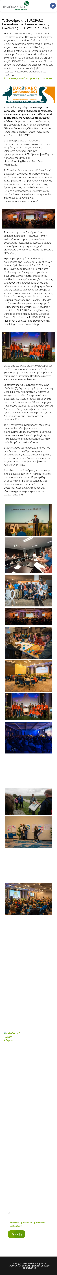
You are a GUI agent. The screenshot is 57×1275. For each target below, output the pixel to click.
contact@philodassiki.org (25, 1146)
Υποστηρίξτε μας (21, 1103)
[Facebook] (53, 6)
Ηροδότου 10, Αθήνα (23, 1157)
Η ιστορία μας (19, 1088)
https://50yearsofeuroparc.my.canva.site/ (28, 78)
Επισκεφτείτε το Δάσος (25, 1111)
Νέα (13, 1095)
